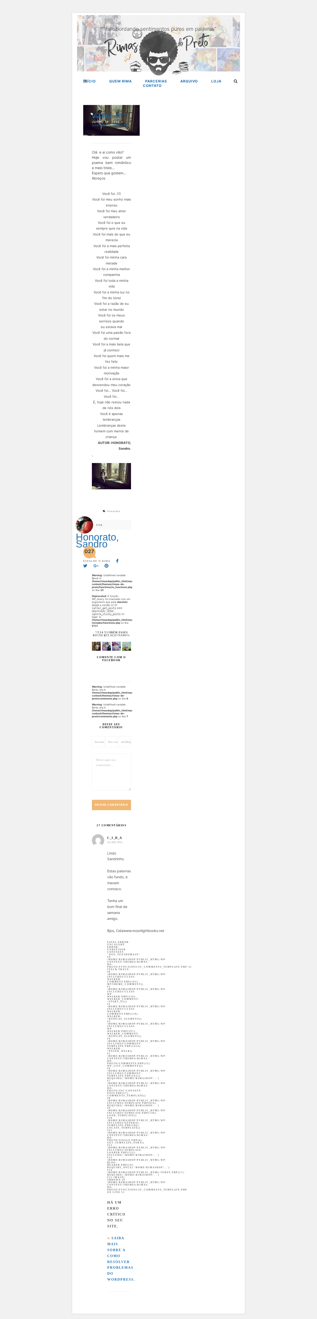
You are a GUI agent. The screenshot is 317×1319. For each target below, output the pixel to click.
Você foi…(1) (107, 116)
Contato (152, 85)
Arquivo (189, 81)
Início (89, 81)
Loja (216, 81)
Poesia (123, 113)
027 (89, 551)
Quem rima (120, 81)
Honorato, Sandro (110, 125)
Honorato (104, 113)
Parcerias (156, 81)
